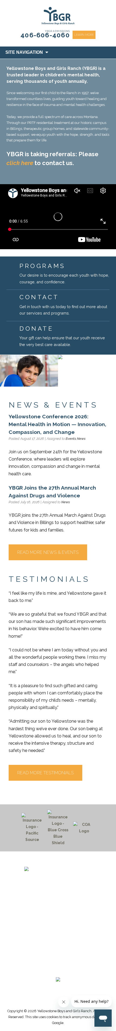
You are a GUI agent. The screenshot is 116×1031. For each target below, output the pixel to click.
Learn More (84, 35)
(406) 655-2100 (58, 901)
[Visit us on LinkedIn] (68, 969)
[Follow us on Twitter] (55, 969)
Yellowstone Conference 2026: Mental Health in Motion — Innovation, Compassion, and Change (57, 424)
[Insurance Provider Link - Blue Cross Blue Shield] (58, 828)
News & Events (58, 932)
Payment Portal (58, 939)
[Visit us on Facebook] (43, 969)
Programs (58, 926)
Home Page (58, 919)
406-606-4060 (45, 35)
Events (71, 439)
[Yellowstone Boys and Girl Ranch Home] (58, 15)
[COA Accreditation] (84, 828)
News (81, 439)
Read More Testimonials (45, 772)
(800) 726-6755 (58, 907)
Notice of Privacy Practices (58, 951)
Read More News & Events (48, 552)
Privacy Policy (58, 958)
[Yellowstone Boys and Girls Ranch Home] (58, 876)
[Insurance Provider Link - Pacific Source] (32, 828)
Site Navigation (24, 52)
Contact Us (58, 945)
